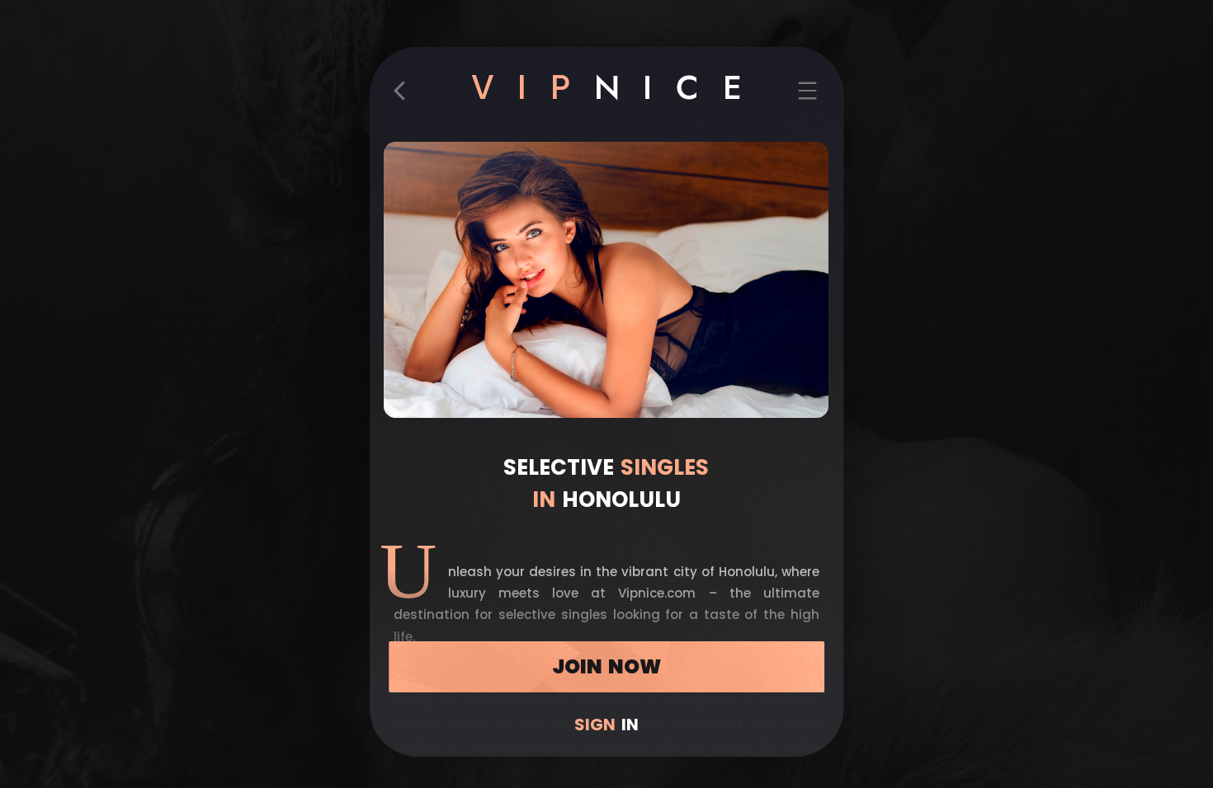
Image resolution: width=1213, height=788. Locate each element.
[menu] (807, 96)
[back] (406, 96)
